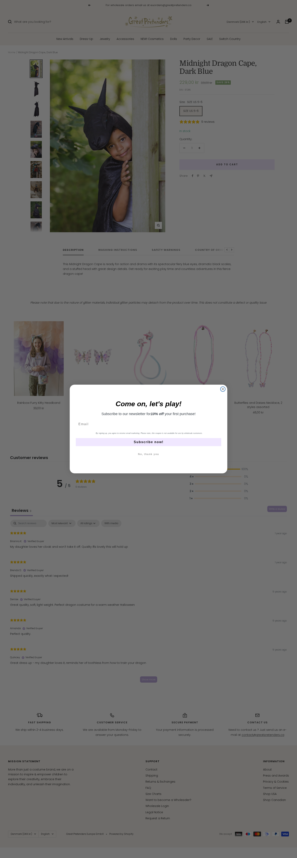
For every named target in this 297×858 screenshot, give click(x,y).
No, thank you (148, 454)
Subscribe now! (148, 442)
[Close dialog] (222, 389)
